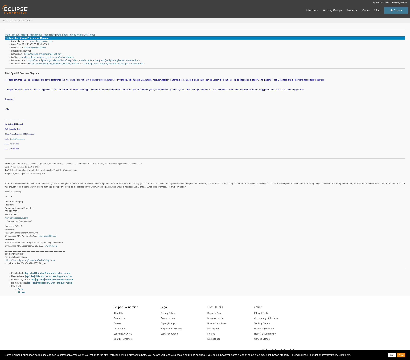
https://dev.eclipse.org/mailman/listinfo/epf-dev (52, 60)
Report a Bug (214, 313)
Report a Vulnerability (265, 333)
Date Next (22, 34)
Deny (392, 355)
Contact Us (119, 318)
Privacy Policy (168, 313)
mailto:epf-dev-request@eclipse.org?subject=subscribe (109, 60)
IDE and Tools (261, 313)
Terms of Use (168, 318)
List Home (89, 34)
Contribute (15, 21)
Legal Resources (169, 333)
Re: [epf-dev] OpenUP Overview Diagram (52, 279)
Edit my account (383, 2)
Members (312, 10)
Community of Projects (266, 318)
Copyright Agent (169, 323)
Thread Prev (34, 34)
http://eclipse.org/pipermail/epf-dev (43, 54)
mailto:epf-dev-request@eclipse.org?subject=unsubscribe (113, 63)
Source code (27, 21)
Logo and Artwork (123, 333)
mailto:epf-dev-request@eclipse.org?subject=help (47, 57)
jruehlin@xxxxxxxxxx (41, 41)
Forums (211, 333)
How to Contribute (216, 323)
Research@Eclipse (264, 328)
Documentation (215, 318)
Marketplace (213, 339)
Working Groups (332, 10)
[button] (376, 10)
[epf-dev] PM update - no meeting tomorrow (48, 276)
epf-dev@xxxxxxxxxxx (35, 47)
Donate (397, 10)
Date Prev (10, 34)
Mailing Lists (213, 328)
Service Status (262, 339)
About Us (118, 313)
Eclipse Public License (172, 328)
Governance (120, 328)
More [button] (365, 10)
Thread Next (48, 34)
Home (4, 21)
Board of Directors (123, 339)
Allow (401, 355)
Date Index (61, 34)
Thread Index (75, 34)
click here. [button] (345, 355)
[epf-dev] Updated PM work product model (47, 273)
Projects (352, 10)
